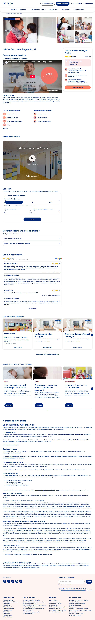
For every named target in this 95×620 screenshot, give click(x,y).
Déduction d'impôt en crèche (57, 607)
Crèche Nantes (7, 610)
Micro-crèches (53, 600)
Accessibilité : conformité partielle (78, 608)
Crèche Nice (6, 612)
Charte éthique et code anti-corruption (80, 610)
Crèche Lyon (6, 605)
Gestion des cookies (74, 615)
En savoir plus (6, 102)
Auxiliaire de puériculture (30, 603)
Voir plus (5, 128)
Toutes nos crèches (48, 3)
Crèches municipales (55, 602)
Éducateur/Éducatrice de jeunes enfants (34, 605)
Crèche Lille (6, 603)
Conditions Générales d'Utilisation (78, 600)
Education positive (69, 381)
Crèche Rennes (7, 615)
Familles (13, 9)
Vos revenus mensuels (13, 209)
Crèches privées (53, 605)
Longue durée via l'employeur (13, 238)
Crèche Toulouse (7, 617)
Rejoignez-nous (53, 9)
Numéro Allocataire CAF (56, 612)
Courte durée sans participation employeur (17, 243)
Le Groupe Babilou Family (76, 613)
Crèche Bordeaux (8, 600)
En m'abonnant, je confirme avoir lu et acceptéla (75, 589)
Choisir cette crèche (78, 87)
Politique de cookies (75, 605)
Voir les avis (88, 56)
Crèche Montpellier (8, 608)
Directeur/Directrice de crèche (31, 600)
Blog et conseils (66, 9)
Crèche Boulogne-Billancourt (11, 602)
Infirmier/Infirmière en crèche (31, 612)
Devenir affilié (73, 612)
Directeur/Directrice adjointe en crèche (34, 602)
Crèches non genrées (55, 603)
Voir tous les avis (32, 308)
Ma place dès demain (62, 3)
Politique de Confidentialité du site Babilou (73, 590)
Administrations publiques (38, 9)
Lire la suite (9, 405)
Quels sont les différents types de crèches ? (47, 354)
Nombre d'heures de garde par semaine (46, 209)
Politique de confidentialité (77, 603)
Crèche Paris (6, 613)
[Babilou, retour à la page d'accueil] (8, 3)
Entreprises (23, 9)
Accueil (8, 13)
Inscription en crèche (55, 608)
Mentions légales (74, 602)
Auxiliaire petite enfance (30, 607)
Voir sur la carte (73, 64)
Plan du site (72, 607)
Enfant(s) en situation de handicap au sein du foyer (20, 205)
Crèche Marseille (7, 607)
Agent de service (27, 610)
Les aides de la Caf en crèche (57, 610)
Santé (6, 381)
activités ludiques (13, 436)
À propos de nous (78, 9)
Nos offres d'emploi (28, 613)
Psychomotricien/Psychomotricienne (33, 608)
